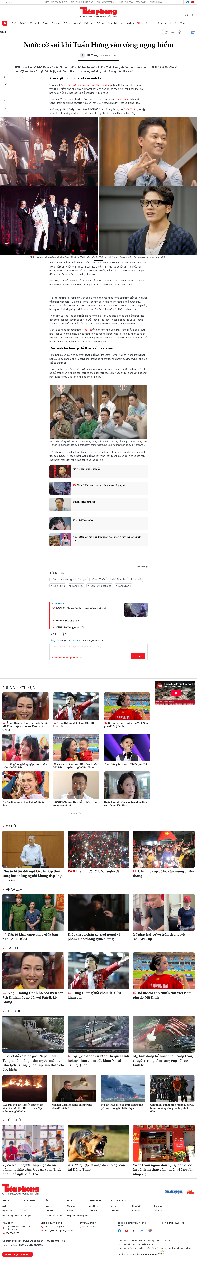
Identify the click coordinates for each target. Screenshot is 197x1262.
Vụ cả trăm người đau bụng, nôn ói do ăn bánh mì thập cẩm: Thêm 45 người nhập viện (163, 1169)
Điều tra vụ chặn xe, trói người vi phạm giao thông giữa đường (94, 936)
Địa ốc (46, 23)
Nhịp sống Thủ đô (54, 1215)
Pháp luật (88, 23)
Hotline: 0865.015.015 (56, 2)
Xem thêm (192, 23)
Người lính (113, 23)
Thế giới (67, 23)
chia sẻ (166, 32)
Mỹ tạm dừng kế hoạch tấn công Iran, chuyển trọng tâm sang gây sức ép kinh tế (163, 1060)
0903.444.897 (89, 1226)
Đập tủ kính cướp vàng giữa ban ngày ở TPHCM (30, 936)
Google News (193, 32)
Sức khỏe (56, 23)
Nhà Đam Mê (103, 84)
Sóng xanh (34, 23)
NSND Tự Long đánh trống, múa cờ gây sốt (101, 485)
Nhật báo (29, 1200)
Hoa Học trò (126, 2)
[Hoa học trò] (191, 1192)
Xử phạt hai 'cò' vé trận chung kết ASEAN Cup (159, 936)
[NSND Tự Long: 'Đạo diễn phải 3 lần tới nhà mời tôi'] (76, 785)
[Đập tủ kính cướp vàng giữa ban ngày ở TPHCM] (33, 912)
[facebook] (187, 2)
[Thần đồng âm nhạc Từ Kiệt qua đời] (127, 747)
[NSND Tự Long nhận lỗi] (60, 471)
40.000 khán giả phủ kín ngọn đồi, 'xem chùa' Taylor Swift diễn (107, 538)
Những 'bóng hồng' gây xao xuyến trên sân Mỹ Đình (24, 765)
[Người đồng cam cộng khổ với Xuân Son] (25, 785)
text (173, 32)
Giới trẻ (77, 23)
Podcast (72, 1200)
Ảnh (48, 1200)
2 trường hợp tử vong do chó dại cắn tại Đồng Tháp (96, 1167)
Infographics (118, 1200)
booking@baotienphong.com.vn (58, 1230)
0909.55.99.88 (51, 1226)
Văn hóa (130, 23)
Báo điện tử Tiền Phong (98, 12)
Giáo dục (150, 23)
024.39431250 (12, 1233)
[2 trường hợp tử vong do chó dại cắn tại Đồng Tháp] (98, 1143)
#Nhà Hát (136, 579)
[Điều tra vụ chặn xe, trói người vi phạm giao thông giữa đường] (98, 912)
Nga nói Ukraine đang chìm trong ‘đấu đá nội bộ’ (72, 1106)
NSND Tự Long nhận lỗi (87, 468)
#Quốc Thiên (98, 579)
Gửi (138, 656)
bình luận (186, 32)
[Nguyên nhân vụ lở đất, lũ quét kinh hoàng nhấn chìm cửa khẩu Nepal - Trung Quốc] (98, 1034)
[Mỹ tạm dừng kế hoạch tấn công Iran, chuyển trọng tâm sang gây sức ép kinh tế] (164, 1034)
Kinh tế (23, 23)
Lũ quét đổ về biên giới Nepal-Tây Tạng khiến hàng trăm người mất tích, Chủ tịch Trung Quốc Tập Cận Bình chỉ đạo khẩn (33, 1063)
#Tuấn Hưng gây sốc (99, 585)
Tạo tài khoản (74, 640)
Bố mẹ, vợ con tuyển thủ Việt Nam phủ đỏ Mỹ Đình (126, 724)
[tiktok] (135, 1230)
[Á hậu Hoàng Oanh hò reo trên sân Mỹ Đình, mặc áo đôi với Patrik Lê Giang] (25, 706)
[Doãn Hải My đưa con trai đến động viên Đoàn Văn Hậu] (127, 785)
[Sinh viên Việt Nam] (174, 1192)
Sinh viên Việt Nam (106, 2)
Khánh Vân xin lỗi (83, 520)
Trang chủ (4, 23)
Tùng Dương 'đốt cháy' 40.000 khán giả (73, 724)
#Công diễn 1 (123, 585)
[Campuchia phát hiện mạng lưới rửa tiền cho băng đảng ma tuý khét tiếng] (172, 1088)
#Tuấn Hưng (58, 585)
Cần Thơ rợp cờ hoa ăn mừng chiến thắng (163, 873)
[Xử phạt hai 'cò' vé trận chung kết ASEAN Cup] (164, 912)
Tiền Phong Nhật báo (82, 2)
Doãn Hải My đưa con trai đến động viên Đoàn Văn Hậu (126, 803)
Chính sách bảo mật (173, 1223)
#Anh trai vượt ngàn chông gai (68, 579)
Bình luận (6, 101)
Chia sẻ (6, 85)
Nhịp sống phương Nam (78, 1215)
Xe (122, 23)
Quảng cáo (156, 2)
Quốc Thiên (130, 109)
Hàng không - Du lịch (12, 1215)
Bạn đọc (158, 1210)
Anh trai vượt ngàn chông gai (78, 84)
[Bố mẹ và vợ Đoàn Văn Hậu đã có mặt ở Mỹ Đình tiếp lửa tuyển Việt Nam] (76, 747)
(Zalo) (62, 1226)
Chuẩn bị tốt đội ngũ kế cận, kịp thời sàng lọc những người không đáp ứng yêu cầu (32, 875)
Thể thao (101, 23)
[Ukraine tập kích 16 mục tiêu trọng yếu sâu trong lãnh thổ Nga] (123, 1088)
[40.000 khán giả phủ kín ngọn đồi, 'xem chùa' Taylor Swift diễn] (60, 539)
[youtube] (193, 2)
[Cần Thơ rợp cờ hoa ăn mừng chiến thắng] (164, 849)
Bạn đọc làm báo (19, 1254)
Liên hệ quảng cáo (51, 1223)
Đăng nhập (55, 640)
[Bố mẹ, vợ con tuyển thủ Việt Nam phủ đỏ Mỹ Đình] (127, 706)
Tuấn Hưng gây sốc (84, 501)
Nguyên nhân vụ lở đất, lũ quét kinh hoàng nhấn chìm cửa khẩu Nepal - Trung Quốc (98, 1060)
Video (183, 23)
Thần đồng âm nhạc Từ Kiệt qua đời (125, 764)
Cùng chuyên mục (18, 687)
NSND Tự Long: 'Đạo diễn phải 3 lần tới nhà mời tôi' (75, 803)
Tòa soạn (141, 2)
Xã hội (13, 23)
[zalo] (143, 1230)
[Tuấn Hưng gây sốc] (60, 504)
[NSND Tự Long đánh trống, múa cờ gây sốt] (60, 488)
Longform (95, 1200)
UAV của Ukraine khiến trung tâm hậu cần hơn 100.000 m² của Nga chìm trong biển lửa (22, 1108)
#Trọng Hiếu (76, 585)
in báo (179, 32)
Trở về (6, 109)
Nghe (6, 77)
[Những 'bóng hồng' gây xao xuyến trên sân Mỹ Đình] (25, 747)
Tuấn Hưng (123, 98)
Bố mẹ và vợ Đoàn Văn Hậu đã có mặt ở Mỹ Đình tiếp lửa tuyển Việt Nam (76, 765)
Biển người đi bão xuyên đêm (99, 871)
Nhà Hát (87, 329)
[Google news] (151, 1230)
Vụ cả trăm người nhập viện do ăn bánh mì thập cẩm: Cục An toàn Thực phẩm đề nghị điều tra (31, 1169)
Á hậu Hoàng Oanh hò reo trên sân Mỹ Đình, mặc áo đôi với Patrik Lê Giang (25, 726)
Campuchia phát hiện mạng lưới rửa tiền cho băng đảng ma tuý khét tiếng (172, 1108)
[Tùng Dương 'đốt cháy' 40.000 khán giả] (76, 706)
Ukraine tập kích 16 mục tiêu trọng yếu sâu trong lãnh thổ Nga (122, 1106)
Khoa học (162, 23)
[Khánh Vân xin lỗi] (60, 523)
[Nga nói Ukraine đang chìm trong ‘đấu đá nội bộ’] (74, 1088)
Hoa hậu (173, 23)
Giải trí (140, 23)
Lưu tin (6, 93)
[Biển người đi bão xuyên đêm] (98, 849)
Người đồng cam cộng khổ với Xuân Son (23, 803)
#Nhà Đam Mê (118, 579)
